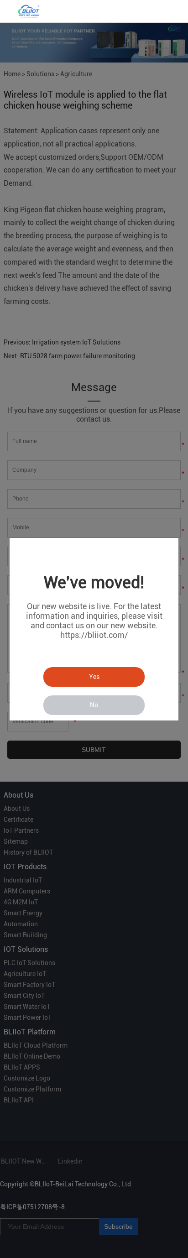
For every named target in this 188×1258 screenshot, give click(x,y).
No (94, 705)
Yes (94, 676)
